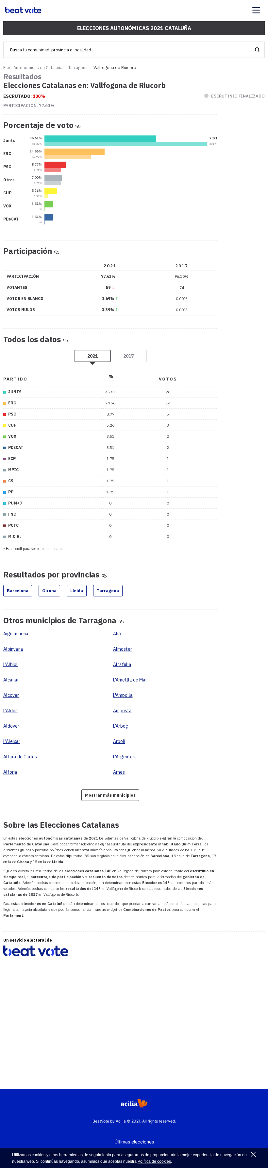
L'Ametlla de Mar (130, 680)
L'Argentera (125, 757)
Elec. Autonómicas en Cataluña (32, 67)
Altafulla (122, 664)
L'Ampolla (123, 695)
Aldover (11, 726)
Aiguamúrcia (15, 634)
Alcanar (11, 680)
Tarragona (78, 67)
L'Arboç (120, 726)
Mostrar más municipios (110, 795)
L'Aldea (10, 711)
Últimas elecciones (134, 1141)
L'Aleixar (11, 741)
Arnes (119, 772)
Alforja (10, 772)
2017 (128, 356)
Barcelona (17, 590)
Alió (117, 634)
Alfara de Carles (20, 757)
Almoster (122, 649)
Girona (49, 590)
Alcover (11, 695)
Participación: (29, 105)
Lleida (76, 590)
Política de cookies (154, 1161)
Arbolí (119, 741)
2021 (92, 356)
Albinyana (13, 649)
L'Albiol (10, 664)
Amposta (122, 711)
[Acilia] (134, 1105)
